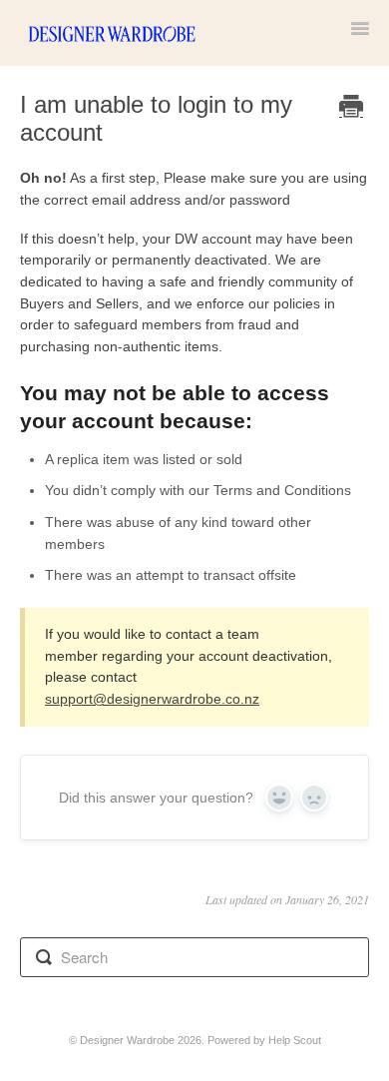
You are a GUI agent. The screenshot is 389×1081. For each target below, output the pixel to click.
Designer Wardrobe (127, 1040)
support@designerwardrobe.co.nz (152, 699)
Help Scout (294, 1040)
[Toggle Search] (44, 957)
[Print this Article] (351, 108)
